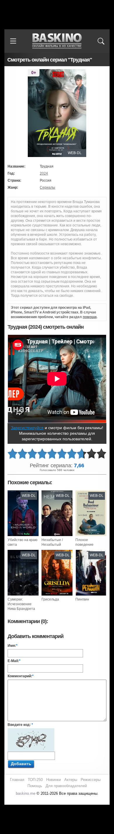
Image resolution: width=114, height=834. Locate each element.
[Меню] (13, 41)
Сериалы (47, 187)
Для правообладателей (66, 786)
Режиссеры (91, 779)
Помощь (34, 786)
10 (101, 454)
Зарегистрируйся (27, 427)
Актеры (70, 779)
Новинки (53, 779)
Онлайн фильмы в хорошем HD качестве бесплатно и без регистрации (57, 41)
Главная (17, 779)
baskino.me (25, 793)
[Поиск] (101, 41)
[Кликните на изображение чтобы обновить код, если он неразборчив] (31, 731)
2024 (44, 173)
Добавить (21, 763)
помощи (89, 317)
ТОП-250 (35, 779)
